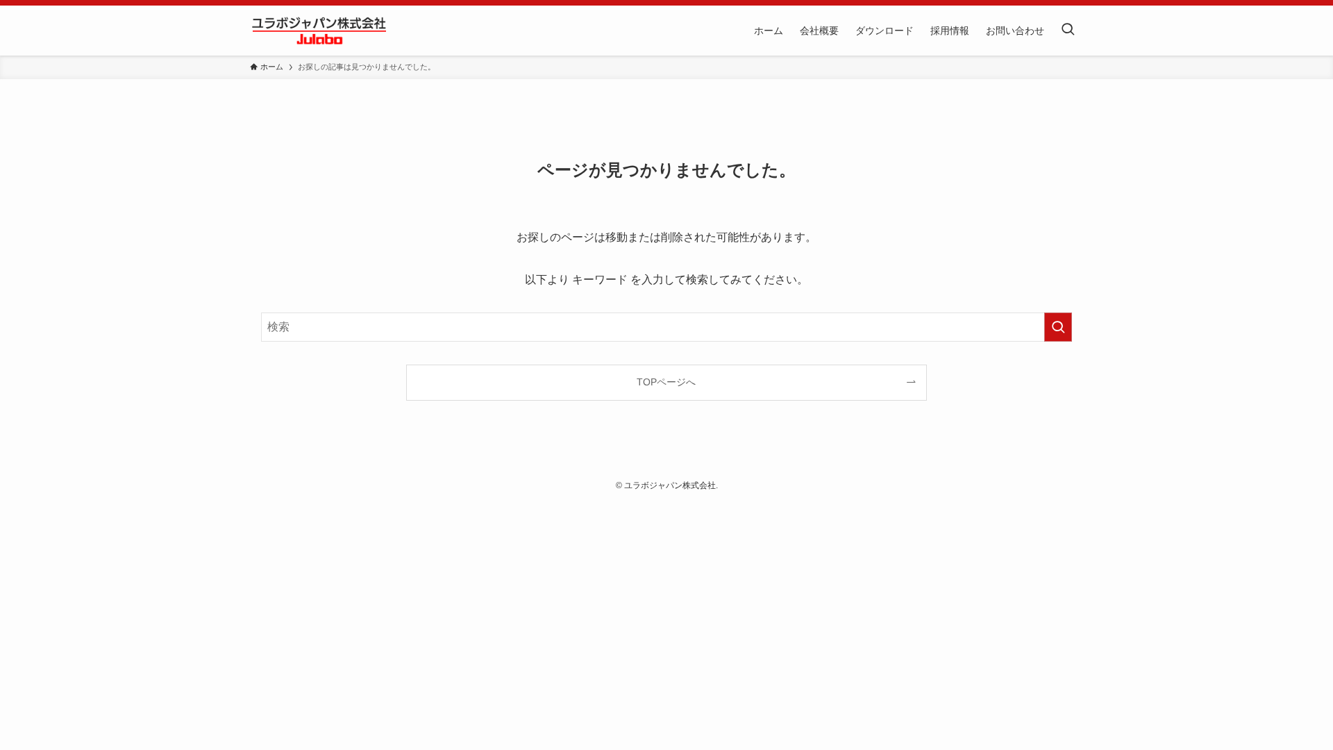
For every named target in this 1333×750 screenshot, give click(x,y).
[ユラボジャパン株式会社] (319, 30)
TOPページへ (666, 382)
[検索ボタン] (1068, 31)
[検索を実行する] (1058, 327)
